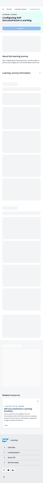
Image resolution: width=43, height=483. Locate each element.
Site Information (13, 462)
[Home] (3, 9)
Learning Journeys (20, 9)
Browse (9, 9)
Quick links (11, 447)
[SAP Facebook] (4, 470)
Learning (14, 440)
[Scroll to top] (4, 477)
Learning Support (14, 452)
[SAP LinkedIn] (12, 470)
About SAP (12, 457)
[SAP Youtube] (8, 470)
